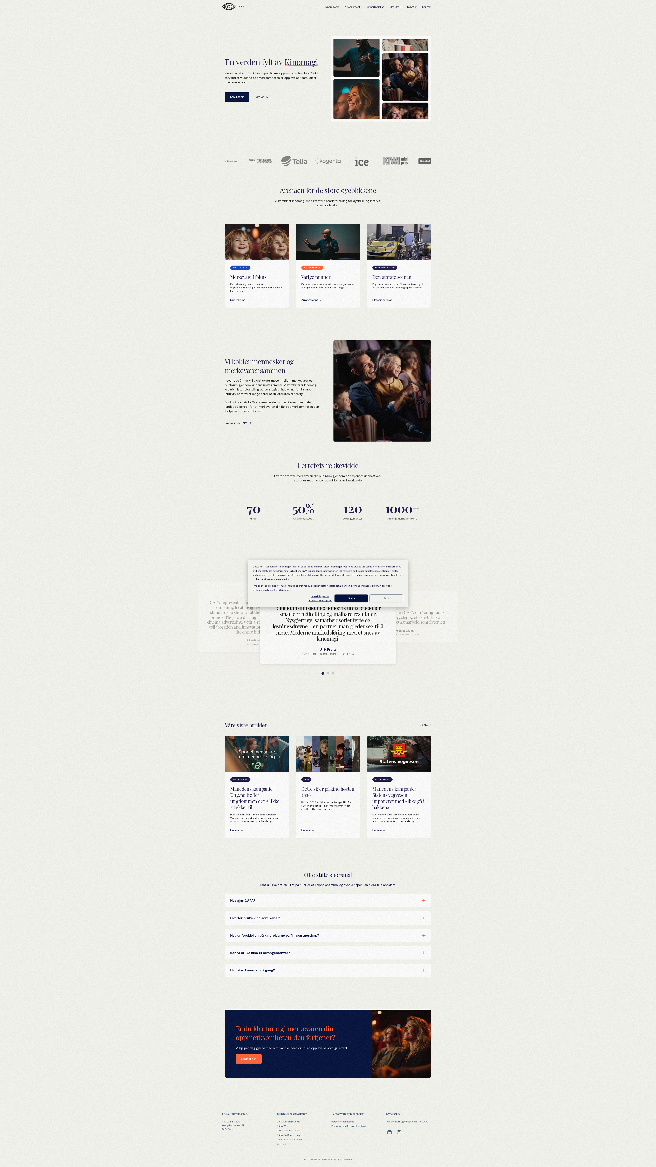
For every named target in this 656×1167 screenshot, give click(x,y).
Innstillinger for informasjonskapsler (320, 598)
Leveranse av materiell (289, 1139)
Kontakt (427, 7)
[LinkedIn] (389, 1132)
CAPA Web (283, 1126)
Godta (351, 598)
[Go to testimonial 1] (323, 673)
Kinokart (281, 1144)
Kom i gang (237, 97)
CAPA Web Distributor (289, 1130)
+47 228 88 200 (231, 1121)
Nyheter (412, 7)
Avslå (386, 598)
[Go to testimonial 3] (333, 673)
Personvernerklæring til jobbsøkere (350, 1126)
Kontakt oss (248, 1059)
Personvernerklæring (342, 1121)
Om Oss (394, 7)
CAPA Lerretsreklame (288, 1121)
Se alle (424, 725)
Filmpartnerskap (375, 7)
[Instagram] (399, 1132)
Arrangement (352, 7)
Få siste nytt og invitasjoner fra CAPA (407, 1121)
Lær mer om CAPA (236, 423)
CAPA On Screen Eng (288, 1135)
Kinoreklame (332, 7)
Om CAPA (262, 97)
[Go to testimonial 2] (328, 673)
